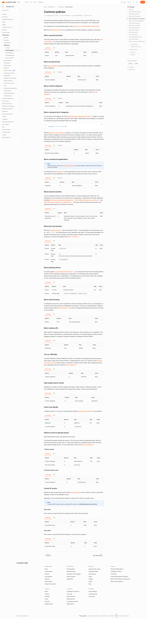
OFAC (76, 236)
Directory (27, 2)
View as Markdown (77, 15)
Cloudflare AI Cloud (116, 571)
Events (90, 581)
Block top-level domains (134, 25)
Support (91, 579)
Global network (49, 604)
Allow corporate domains (135, 11)
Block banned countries (134, 23)
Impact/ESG (70, 579)
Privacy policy (83, 615)
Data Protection (71, 596)
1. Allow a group (134, 44)
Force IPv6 (132, 54)
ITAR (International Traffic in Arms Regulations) (58, 202)
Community (92, 596)
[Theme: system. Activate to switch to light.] (137, 2)
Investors (47, 596)
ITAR (70, 236)
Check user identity (133, 39)
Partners (47, 574)
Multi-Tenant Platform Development (120, 579)
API (31, 2)
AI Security (114, 574)
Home (45, 6)
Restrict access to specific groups (137, 41)
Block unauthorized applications (136, 20)
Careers (47, 594)
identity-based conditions (84, 411)
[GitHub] (133, 2)
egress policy (75, 492)
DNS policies (61, 6)
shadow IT (60, 171)
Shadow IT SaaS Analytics (68, 165)
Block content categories (135, 16)
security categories (53, 66)
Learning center (93, 594)
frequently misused (55, 230)
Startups (47, 579)
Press (46, 599)
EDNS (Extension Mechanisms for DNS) (80, 116)
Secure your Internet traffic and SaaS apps (87, 26)
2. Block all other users (135, 46)
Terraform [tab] (59, 72)
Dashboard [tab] (48, 47)
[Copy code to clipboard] (102, 125)
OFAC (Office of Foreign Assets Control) (87, 200)
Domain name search (50, 584)
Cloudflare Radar (93, 571)
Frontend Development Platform (119, 576)
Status (90, 576)
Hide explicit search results (135, 36)
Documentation (93, 591)
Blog (90, 584)
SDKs (35, 2)
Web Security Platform (117, 581)
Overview (131, 9)
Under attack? (48, 581)
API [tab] (54, 47)
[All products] (2, 6)
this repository (64, 308)
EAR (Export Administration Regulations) (62, 200)
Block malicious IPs (133, 32)
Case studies (92, 574)
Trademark (111, 615)
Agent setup (88, 15)
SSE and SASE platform (117, 569)
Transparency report (72, 601)
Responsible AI (71, 599)
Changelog (40, 2)
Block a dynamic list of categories (137, 18)
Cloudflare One (51, 6)
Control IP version (133, 49)
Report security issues (93, 615)
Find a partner (48, 576)
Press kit (47, 601)
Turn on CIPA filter (133, 34)
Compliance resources (73, 591)
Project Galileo (71, 569)
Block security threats (134, 14)
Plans (46, 569)
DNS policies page (56, 30)
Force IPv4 (132, 52)
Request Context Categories (57, 132)
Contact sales (48, 571)
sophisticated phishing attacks (64, 271)
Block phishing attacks (134, 27)
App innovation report (94, 569)
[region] (74, 53)
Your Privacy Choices (123, 615)
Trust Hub (69, 594)
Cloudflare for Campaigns (74, 574)
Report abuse (70, 604)
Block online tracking (134, 30)
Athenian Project (71, 571)
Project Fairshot (71, 576)
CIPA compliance (71, 365)
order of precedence (87, 444)
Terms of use (104, 615)
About (46, 591)
